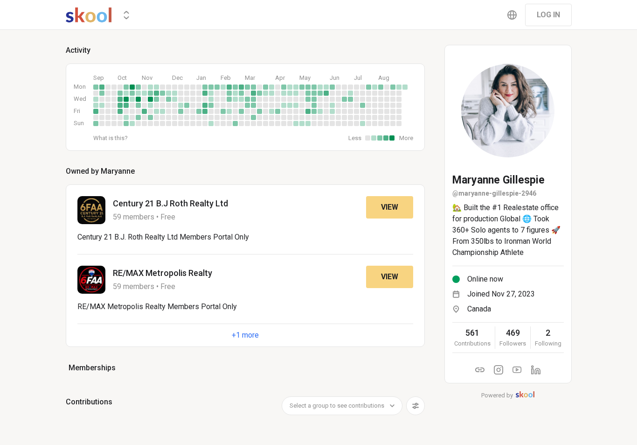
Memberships (92, 367)
